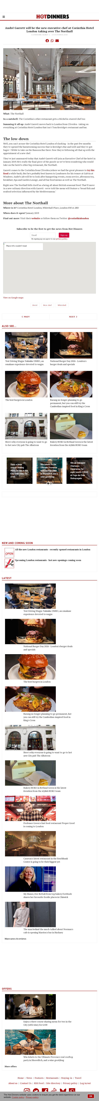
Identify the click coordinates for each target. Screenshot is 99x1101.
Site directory (53, 1083)
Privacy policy (70, 1083)
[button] (42, 40)
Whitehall (62, 305)
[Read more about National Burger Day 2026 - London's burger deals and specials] (71, 345)
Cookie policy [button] (18, 1097)
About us (12, 1083)
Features (39, 1077)
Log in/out (85, 1083)
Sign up (64, 235)
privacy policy (61, 239)
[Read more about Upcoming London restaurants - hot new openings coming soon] (9, 563)
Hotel (35, 305)
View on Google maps (13, 297)
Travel (78, 1077)
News (29, 1077)
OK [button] (90, 1096)
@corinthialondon (78, 218)
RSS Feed (39, 1083)
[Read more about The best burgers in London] (26, 384)
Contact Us (25, 1083)
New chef (47, 305)
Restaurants (52, 1077)
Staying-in (66, 1077)
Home (21, 1077)
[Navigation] (4, 17)
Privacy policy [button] (32, 1097)
